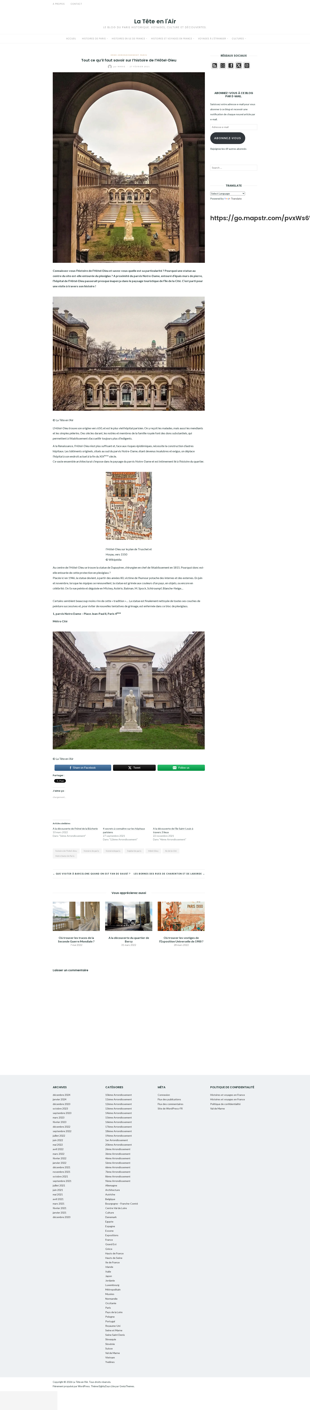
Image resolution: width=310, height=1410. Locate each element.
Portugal (110, 1321)
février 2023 (59, 1121)
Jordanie (110, 1280)
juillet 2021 (59, 1185)
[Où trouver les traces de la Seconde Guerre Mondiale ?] (76, 916)
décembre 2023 (61, 1103)
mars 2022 (58, 1153)
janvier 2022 (59, 1162)
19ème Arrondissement (118, 1135)
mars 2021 (58, 1203)
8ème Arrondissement (117, 1176)
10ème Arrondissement (118, 1094)
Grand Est (111, 1244)
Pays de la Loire (114, 1312)
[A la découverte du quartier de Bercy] (128, 916)
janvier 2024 (59, 1099)
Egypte (109, 1221)
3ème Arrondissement (117, 1153)
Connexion (164, 1094)
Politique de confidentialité (225, 1103)
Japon (108, 1276)
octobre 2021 (60, 1176)
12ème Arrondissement (118, 1103)
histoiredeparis (113, 851)
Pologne (110, 1316)
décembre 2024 (61, 1094)
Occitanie (110, 1303)
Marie (119, 66)
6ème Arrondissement (117, 1167)
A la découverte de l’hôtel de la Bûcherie (75, 828)
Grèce (108, 1248)
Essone (109, 1230)
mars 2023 (58, 1117)
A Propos (59, 3)
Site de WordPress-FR (170, 1108)
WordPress (84, 1386)
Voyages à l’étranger (212, 38)
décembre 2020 (61, 1217)
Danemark (111, 1217)
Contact (76, 3)
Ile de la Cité (171, 851)
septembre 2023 (62, 1112)
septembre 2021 (62, 1180)
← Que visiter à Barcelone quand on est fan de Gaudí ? (91, 873)
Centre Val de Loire (116, 1208)
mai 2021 (58, 1194)
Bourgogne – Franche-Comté (121, 1203)
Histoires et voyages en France (171, 38)
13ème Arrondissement (118, 1108)
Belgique (110, 1199)
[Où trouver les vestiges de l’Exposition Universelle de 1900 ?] (181, 916)
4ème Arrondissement (125, 55)
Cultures (238, 38)
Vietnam (110, 1357)
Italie (108, 1271)
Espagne (110, 1226)
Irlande (109, 1266)
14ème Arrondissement (118, 1112)
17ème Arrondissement (118, 1126)
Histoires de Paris (94, 38)
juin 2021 (58, 1189)
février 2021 (59, 1208)
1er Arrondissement (116, 1140)
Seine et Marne (113, 1330)
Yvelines (110, 1361)
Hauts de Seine (113, 1257)
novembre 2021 (61, 1171)
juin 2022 (58, 1140)
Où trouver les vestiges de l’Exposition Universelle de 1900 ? (181, 939)
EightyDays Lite (107, 1386)
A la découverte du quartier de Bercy (129, 939)
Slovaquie (110, 1339)
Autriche (110, 1194)
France (109, 1239)
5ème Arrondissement (117, 1162)
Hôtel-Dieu (153, 851)
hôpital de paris (134, 851)
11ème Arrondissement (118, 1099)
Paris (143, 55)
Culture (109, 1212)
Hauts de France (114, 1253)
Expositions (111, 1235)
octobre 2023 (60, 1108)
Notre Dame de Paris (64, 856)
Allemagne (111, 1185)
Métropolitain (113, 1289)
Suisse (109, 1348)
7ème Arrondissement (117, 1171)
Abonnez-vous (227, 138)
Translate (236, 198)
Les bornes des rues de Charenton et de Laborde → (169, 873)
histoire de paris (91, 851)
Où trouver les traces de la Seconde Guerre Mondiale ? (76, 939)
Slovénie (110, 1343)
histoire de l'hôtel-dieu (66, 851)
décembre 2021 (61, 1167)
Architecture (112, 1189)
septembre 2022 (62, 1131)
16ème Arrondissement (118, 1121)
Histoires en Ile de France (128, 38)
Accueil (71, 38)
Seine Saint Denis (115, 1334)
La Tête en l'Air (155, 21)
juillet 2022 (59, 1135)
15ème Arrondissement (118, 1117)
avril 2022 (58, 1149)
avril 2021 (58, 1199)
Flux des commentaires (170, 1103)
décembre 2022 (61, 1126)
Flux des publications (169, 1099)
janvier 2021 (59, 1212)
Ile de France (112, 1262)
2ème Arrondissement (117, 1149)
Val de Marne (112, 1352)
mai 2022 (58, 1144)
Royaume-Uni (112, 1325)
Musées (109, 1293)
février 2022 (59, 1158)
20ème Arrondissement (118, 1144)
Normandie (111, 1298)
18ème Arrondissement (118, 1131)
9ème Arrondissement (117, 1180)
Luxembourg (112, 1285)
